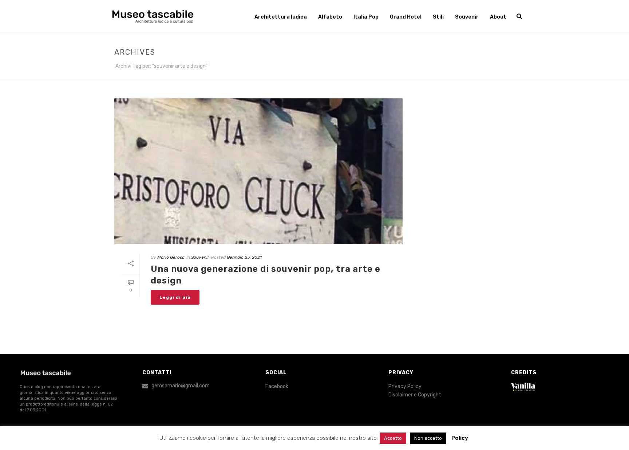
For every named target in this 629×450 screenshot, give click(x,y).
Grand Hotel (406, 17)
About (498, 17)
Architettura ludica (280, 17)
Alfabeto (330, 17)
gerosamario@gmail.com (180, 386)
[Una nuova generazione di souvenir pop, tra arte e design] (258, 171)
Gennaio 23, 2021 (244, 257)
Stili (438, 17)
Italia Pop (366, 17)
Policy (459, 438)
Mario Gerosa (171, 257)
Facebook (276, 386)
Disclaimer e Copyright (414, 395)
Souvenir (467, 17)
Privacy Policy (405, 386)
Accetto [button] (393, 438)
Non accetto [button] (428, 438)
